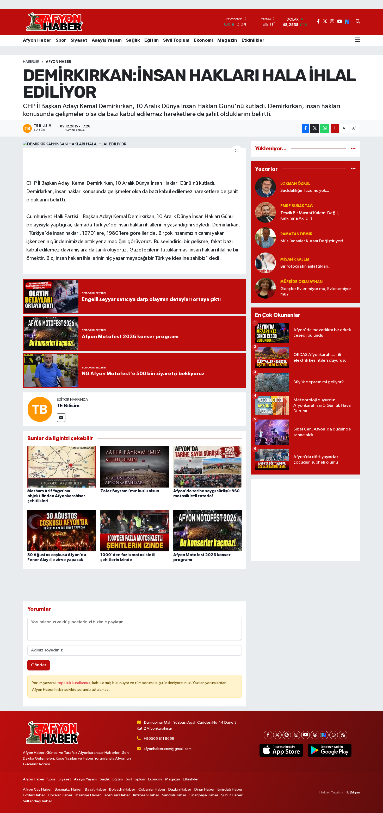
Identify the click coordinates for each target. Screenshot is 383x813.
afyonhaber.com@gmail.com (167, 749)
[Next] (324, 735)
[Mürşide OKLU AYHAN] (265, 288)
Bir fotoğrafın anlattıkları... (305, 266)
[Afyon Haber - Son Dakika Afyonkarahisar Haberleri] (54, 22)
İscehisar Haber (117, 795)
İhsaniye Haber (88, 795)
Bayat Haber (95, 789)
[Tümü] (353, 148)
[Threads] (315, 735)
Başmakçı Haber (68, 789)
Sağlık (133, 40)
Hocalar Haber (60, 795)
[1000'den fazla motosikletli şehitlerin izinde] (134, 530)
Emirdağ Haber (230, 789)
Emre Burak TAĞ (296, 206)
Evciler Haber (34, 795)
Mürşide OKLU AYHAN (301, 282)
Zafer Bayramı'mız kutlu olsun (129, 491)
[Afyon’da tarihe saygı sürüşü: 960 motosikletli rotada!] (207, 467)
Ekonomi (203, 40)
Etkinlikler (253, 40)
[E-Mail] (61, 417)
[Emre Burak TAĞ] (265, 212)
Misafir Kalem (294, 259)
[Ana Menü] (357, 40)
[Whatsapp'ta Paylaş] (324, 128)
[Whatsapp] (333, 735)
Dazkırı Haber (179, 789)
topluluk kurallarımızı (74, 683)
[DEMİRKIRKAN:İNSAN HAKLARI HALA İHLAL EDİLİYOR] (134, 144)
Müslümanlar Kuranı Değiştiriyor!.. (312, 241)
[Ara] (358, 22)
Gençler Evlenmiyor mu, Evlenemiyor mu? (315, 292)
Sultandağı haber (37, 801)
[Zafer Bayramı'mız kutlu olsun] (134, 467)
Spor (61, 40)
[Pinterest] (286, 735)
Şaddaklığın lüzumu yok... (304, 190)
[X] (277, 735)
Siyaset (79, 40)
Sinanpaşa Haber (203, 795)
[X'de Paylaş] (314, 128)
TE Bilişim (352, 792)
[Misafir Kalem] (265, 263)
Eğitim (151, 40)
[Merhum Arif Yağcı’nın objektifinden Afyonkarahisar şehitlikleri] (61, 467)
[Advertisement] (305, 519)
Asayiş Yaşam (107, 40)
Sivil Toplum (176, 40)
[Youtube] (305, 735)
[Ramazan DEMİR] (265, 237)
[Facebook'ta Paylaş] (305, 128)
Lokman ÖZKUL (295, 184)
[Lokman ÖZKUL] (265, 187)
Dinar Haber (204, 789)
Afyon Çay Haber (37, 789)
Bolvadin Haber (122, 789)
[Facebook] (268, 735)
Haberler (31, 62)
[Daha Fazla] (335, 128)
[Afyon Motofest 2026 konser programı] (207, 530)
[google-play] (329, 750)
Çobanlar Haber (151, 789)
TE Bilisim (68, 405)
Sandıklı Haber (174, 795)
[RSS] (343, 735)
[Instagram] (296, 735)
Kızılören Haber (146, 795)
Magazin (227, 40)
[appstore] (281, 750)
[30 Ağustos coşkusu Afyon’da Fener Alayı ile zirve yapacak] (61, 530)
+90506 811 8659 (159, 739)
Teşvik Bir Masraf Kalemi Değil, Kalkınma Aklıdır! (309, 216)
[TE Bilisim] (39, 409)
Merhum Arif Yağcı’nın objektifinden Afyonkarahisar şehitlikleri (56, 496)
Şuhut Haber (232, 795)
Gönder (38, 665)
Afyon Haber (37, 40)
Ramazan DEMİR (296, 234)
